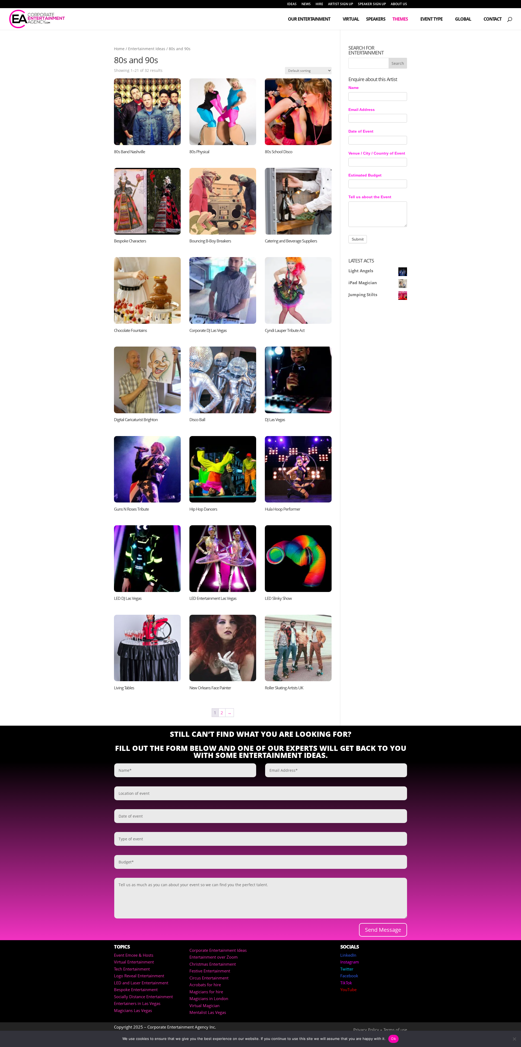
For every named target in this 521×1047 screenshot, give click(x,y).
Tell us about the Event (369, 197)
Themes (400, 19)
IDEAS (292, 4)
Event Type (431, 19)
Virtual (351, 19)
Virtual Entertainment (134, 962)
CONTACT (492, 19)
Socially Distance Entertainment (143, 996)
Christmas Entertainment (212, 964)
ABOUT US (399, 4)
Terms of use (395, 1029)
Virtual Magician (204, 1005)
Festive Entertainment (209, 971)
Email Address (361, 109)
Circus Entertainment (208, 978)
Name (353, 87)
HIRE (319, 4)
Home (119, 48)
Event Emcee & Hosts (133, 955)
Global (463, 19)
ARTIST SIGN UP (340, 4)
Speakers (375, 19)
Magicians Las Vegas (133, 1010)
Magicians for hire (206, 991)
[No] (514, 1039)
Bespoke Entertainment (136, 989)
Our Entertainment (309, 19)
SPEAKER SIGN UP (372, 4)
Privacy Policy (366, 1029)
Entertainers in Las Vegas (137, 1003)
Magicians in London (208, 998)
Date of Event (360, 131)
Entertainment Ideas (146, 48)
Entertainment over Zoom (213, 957)
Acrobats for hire (205, 984)
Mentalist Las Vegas (207, 1012)
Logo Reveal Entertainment (139, 975)
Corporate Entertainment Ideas (218, 950)
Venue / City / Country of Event (376, 153)
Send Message (383, 929)
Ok (393, 1038)
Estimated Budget (365, 175)
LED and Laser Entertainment (141, 982)
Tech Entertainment (132, 969)
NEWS (306, 4)
